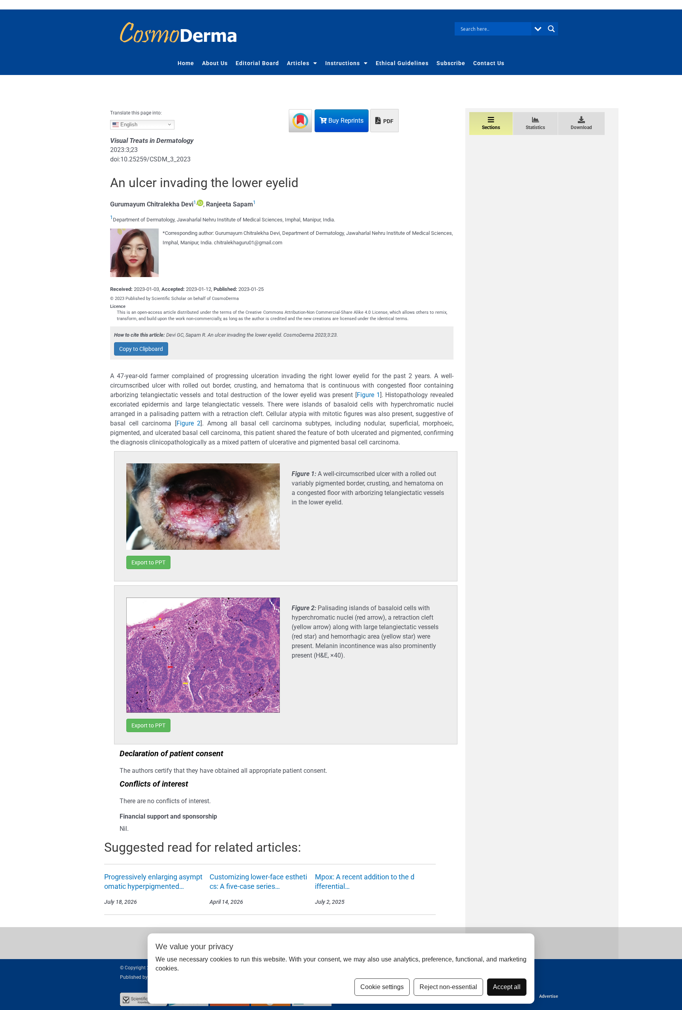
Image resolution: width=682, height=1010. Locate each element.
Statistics (535, 127)
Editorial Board (257, 63)
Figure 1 (368, 395)
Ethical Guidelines (402, 63)
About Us (215, 63)
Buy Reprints (345, 120)
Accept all (507, 987)
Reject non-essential (448, 987)
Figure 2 (188, 423)
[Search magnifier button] (551, 29)
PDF (387, 121)
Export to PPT (148, 562)
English (128, 124)
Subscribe (451, 63)
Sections (491, 127)
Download (581, 127)
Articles (298, 63)
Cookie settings (382, 987)
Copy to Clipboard (141, 349)
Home (186, 63)
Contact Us (488, 63)
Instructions (342, 63)
